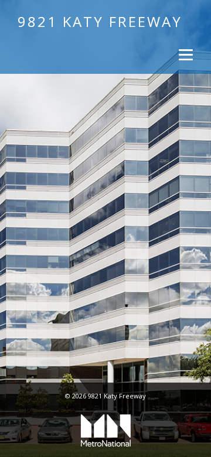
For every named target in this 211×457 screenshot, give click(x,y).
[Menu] (184, 54)
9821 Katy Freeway (100, 21)
